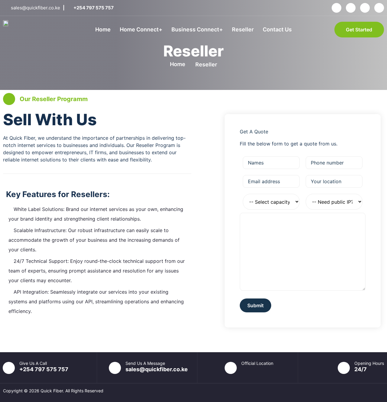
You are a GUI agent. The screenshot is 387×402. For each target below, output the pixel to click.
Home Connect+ (141, 29)
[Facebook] (336, 8)
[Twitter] (351, 8)
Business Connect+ (197, 29)
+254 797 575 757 (43, 369)
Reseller (243, 29)
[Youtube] (379, 8)
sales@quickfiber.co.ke (156, 369)
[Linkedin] (365, 8)
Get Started (359, 30)
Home (103, 29)
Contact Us (277, 29)
